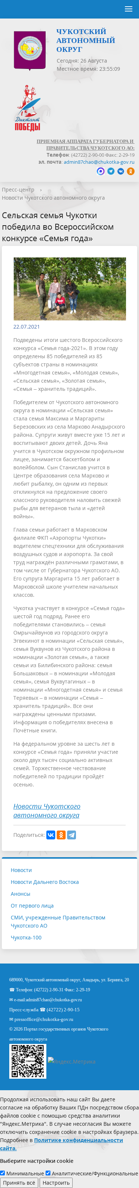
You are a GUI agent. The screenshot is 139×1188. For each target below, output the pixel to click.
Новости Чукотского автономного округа (53, 197)
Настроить (56, 1182)
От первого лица (32, 905)
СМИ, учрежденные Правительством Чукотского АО (58, 921)
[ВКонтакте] (50, 835)
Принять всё (19, 1182)
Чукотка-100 (26, 937)
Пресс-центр (18, 189)
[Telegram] (71, 835)
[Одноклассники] (61, 835)
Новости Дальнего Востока (45, 881)
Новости (21, 869)
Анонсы (20, 893)
